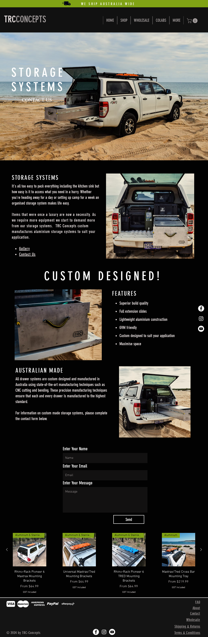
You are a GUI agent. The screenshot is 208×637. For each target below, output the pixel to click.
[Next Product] (201, 549)
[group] (104, 563)
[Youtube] (201, 329)
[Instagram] (201, 319)
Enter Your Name (75, 449)
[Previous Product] (6, 549)
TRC (10, 19)
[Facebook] (201, 308)
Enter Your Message (77, 483)
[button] (193, 20)
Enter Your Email (75, 466)
